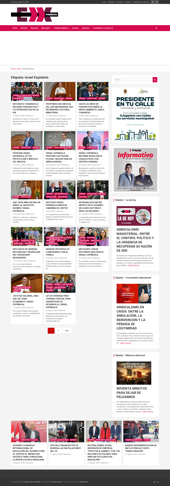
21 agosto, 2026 (18, 463)
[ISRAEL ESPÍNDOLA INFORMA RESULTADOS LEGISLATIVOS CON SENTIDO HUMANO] (93, 140)
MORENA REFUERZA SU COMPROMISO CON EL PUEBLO (58, 252)
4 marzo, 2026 (84, 116)
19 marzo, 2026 (18, 116)
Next (67, 331)
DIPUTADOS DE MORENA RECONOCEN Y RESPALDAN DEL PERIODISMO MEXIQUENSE (26, 253)
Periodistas (18, 98)
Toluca (34, 440)
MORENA (36, 95)
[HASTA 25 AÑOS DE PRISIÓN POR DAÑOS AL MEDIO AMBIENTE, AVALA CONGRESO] (93, 91)
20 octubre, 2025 (85, 165)
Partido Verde (51, 243)
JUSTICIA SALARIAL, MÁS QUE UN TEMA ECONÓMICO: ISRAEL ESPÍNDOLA (26, 300)
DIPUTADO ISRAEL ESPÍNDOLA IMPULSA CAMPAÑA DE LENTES (57, 205)
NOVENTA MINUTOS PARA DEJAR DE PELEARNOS (132, 393)
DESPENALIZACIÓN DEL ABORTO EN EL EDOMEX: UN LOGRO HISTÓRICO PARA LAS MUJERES (91, 206)
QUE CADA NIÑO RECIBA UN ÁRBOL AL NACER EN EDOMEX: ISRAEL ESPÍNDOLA (26, 206)
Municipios (45, 28)
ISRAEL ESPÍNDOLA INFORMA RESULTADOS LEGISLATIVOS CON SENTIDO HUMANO (90, 157)
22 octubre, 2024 (85, 258)
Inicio (104, 2)
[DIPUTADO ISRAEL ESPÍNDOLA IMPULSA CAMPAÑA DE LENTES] (60, 189)
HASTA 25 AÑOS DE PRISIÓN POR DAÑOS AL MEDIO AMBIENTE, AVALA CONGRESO (91, 108)
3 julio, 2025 (50, 211)
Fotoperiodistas (60, 194)
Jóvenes (57, 284)
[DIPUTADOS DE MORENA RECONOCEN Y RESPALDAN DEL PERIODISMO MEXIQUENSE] (26, 236)
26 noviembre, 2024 (86, 214)
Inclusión (91, 237)
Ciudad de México (61, 28)
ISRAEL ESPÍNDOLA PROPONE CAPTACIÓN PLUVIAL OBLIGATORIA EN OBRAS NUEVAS (59, 157)
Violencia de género (87, 243)
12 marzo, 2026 (51, 116)
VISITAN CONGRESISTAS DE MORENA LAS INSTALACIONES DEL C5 (65, 448)
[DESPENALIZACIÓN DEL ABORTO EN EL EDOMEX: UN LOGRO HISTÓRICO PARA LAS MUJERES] (93, 189)
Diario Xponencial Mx (32, 482)
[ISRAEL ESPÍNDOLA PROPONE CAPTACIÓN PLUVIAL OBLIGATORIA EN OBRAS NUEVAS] (60, 140)
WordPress (84, 482)
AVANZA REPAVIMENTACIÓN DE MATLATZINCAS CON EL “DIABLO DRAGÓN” (141, 448)
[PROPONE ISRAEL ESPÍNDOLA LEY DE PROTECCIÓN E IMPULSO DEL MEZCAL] (26, 140)
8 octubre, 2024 (51, 310)
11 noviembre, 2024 (20, 261)
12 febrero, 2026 (19, 165)
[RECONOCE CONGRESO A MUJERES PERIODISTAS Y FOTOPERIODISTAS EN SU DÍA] (26, 91)
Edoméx (111, 2)
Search (155, 79)
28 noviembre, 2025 (53, 165)
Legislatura (26, 95)
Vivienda (49, 290)
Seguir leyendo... (134, 265)
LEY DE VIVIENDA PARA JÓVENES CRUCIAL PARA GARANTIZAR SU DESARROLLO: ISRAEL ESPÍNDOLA (58, 301)
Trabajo (16, 290)
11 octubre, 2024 (19, 308)
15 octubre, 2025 (19, 214)
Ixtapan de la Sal (28, 240)
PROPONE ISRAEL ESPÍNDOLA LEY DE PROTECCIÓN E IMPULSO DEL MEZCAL (25, 157)
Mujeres (102, 194)
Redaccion (29, 116)
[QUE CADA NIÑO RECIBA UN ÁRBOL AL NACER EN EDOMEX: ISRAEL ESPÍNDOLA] (26, 189)
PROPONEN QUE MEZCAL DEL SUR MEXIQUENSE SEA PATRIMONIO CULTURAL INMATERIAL (59, 108)
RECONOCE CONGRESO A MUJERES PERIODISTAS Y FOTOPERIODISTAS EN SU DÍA (26, 108)
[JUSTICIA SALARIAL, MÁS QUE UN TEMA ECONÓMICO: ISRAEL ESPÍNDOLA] (26, 283)
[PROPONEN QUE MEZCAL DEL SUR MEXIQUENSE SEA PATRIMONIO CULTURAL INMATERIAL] (60, 91)
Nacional (120, 2)
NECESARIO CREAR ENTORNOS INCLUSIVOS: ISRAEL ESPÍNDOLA (91, 252)
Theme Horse (56, 482)
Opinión (128, 2)
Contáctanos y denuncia (141, 2)
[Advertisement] (85, 48)
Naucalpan (111, 440)
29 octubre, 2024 (52, 258)
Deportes (86, 28)
